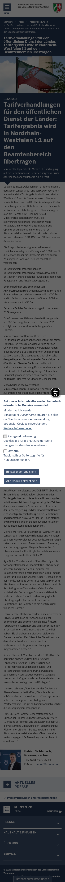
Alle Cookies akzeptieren (21, 481)
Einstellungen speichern (21, 471)
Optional (13, 451)
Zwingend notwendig (22, 436)
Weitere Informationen (17, 428)
